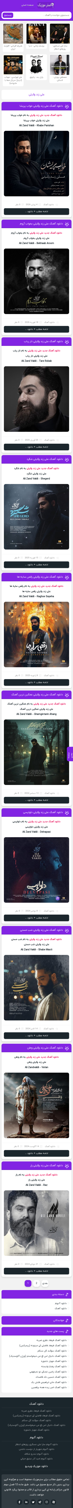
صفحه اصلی (27, 5)
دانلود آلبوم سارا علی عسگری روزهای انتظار (36, 1444)
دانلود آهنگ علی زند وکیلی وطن (45, 1048)
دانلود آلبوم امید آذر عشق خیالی (37, 1458)
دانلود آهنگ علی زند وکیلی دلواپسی (43, 812)
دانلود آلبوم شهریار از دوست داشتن (36, 1449)
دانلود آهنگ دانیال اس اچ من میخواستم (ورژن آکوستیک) (38, 1356)
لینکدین (26, 1502)
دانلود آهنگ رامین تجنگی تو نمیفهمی (48, 1371)
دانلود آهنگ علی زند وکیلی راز (46, 1165)
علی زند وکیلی (36, 115)
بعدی (45, 1283)
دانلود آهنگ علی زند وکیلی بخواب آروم (41, 223)
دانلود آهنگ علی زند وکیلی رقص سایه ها (40, 577)
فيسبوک (19, 1502)
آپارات (53, 1502)
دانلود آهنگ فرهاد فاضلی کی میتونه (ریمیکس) (43, 1345)
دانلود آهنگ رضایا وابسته (54, 1366)
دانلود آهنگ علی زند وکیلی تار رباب (43, 341)
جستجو (8, 15)
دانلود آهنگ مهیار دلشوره (54, 1361)
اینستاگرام (46, 1502)
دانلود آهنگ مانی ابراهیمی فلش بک (49, 1382)
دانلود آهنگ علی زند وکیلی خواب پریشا (41, 106)
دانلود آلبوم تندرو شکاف (36, 1454)
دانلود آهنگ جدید (53, 115)
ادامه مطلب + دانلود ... (36, 211)
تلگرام (39, 1502)
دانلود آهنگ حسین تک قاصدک (51, 1377)
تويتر (33, 1502)
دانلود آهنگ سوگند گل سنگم (52, 1351)
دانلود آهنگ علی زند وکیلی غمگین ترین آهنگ (37, 694)
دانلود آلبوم (61, 1303)
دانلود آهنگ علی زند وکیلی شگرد (45, 459)
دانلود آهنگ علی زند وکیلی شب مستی (41, 930)
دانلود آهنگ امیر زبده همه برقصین (49, 1387)
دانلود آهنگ (48, 204)
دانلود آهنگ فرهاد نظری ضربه (51, 1340)
